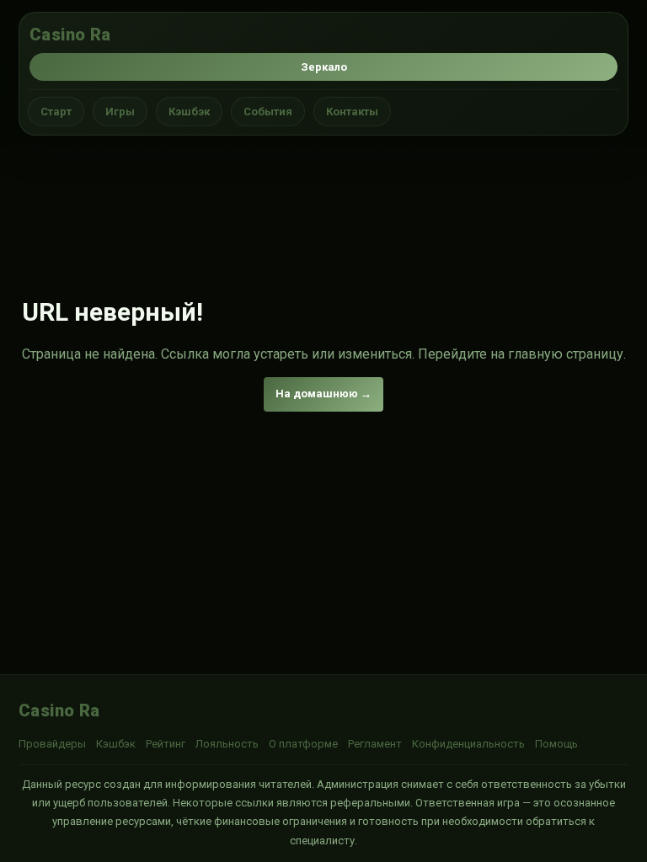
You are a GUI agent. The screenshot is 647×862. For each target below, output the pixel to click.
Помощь (556, 743)
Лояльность (227, 743)
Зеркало (324, 67)
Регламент (375, 743)
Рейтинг (165, 743)
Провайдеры (52, 743)
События (267, 111)
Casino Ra (70, 34)
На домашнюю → (323, 393)
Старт (56, 111)
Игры (120, 111)
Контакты (352, 111)
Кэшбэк (189, 111)
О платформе (303, 743)
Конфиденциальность (468, 743)
